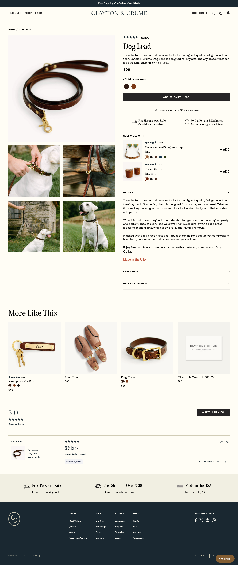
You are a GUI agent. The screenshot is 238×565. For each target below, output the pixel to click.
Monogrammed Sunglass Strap (164, 147)
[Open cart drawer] (228, 12)
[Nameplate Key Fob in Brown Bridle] (10, 385)
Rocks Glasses (153, 169)
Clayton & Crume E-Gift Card (197, 377)
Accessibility (139, 538)
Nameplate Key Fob (21, 381)
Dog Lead (34, 455)
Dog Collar (128, 377)
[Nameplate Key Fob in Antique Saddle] (14, 385)
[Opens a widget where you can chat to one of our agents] (225, 559)
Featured (15, 13)
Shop (28, 13)
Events (118, 538)
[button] (176, 37)
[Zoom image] (109, 40)
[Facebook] (196, 520)
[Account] (220, 13)
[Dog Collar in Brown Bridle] (123, 381)
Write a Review (213, 413)
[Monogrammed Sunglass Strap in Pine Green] (165, 157)
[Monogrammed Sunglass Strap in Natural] (147, 157)
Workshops (101, 526)
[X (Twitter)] (201, 520)
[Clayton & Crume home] (119, 13)
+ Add (225, 150)
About (39, 13)
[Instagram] (214, 520)
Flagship (119, 526)
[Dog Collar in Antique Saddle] (127, 381)
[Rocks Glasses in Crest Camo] (156, 179)
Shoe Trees (72, 377)
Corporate (200, 13)
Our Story (100, 520)
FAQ (135, 526)
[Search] (213, 13)
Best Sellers (75, 520)
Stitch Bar (120, 532)
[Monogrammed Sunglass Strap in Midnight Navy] (160, 157)
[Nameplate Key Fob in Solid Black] (18, 385)
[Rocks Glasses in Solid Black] (151, 179)
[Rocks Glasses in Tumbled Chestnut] (147, 179)
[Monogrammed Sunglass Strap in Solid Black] (151, 157)
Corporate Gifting (78, 538)
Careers (100, 538)
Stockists (73, 532)
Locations (120, 520)
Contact (137, 520)
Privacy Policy (200, 556)
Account (137, 532)
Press (98, 532)
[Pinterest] (207, 520)
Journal (72, 526)
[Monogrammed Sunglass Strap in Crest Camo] (156, 157)
